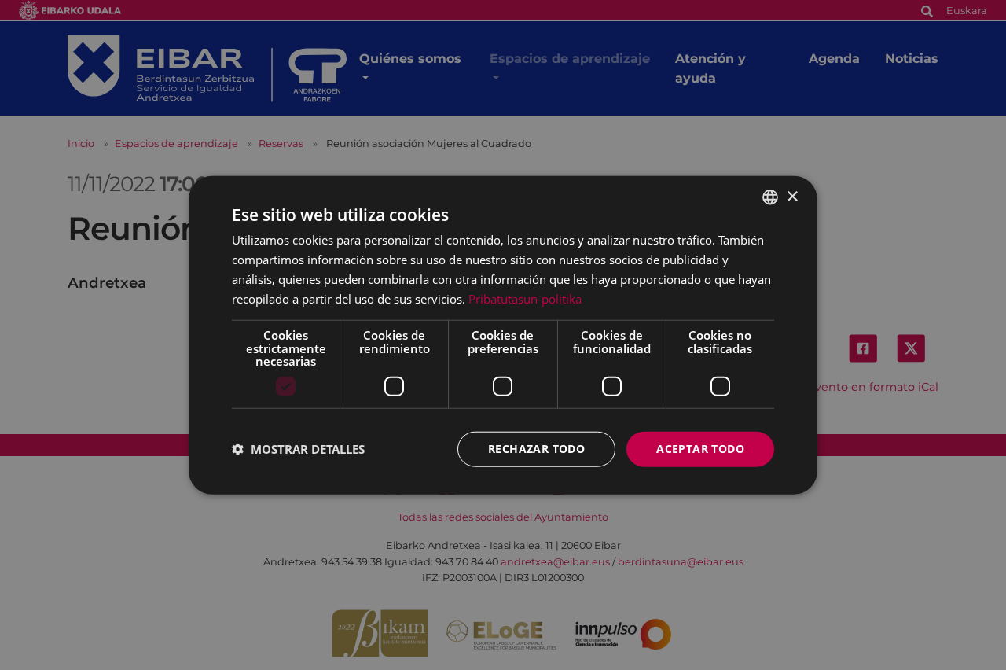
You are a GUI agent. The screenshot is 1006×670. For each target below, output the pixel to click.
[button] (298, 449)
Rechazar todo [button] (536, 448)
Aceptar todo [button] (700, 448)
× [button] (792, 196)
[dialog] (503, 335)
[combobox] (770, 197)
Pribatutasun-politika (525, 298)
